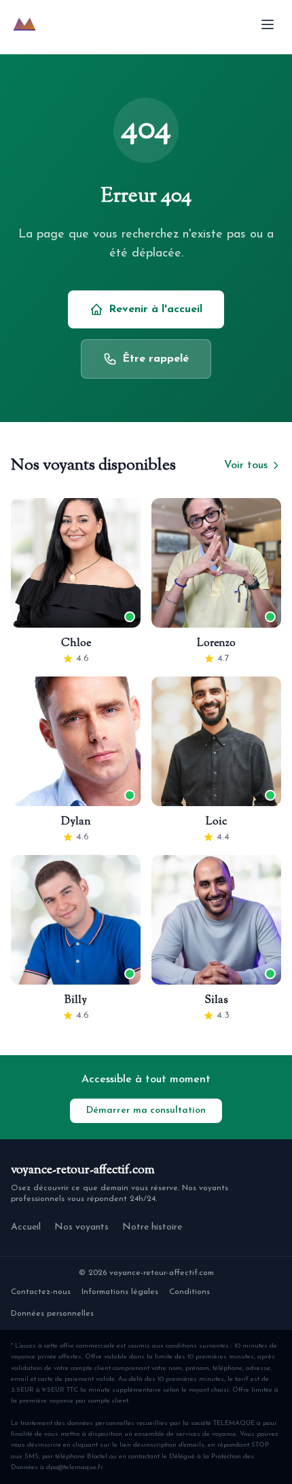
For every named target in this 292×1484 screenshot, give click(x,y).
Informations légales (119, 1292)
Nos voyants (81, 1227)
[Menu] (267, 24)
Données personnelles (52, 1314)
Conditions (189, 1292)
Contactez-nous (41, 1292)
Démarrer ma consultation (146, 1110)
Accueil (26, 1227)
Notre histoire (152, 1227)
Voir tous (246, 465)
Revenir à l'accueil (155, 309)
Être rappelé (155, 359)
